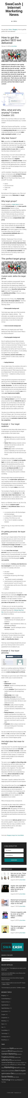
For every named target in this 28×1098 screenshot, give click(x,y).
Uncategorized (4, 1036)
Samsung (8, 1070)
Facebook (4, 1062)
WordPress (4, 1039)
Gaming (9, 1062)
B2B (7, 1051)
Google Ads (4, 1017)
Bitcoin (10, 1051)
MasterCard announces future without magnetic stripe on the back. (18, 901)
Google (13, 835)
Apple (11, 1048)
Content (21, 1051)
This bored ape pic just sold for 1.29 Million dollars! (18, 928)
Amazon (3, 1048)
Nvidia (21, 1067)
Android (7, 1048)
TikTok (12, 1080)
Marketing (3, 1020)
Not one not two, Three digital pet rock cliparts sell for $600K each (18, 875)
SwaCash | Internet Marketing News (14, 9)
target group (15, 204)
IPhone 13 (20, 1064)
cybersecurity (6, 1060)
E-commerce (4, 1011)
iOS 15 (9, 1064)
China (18, 1051)
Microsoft (16, 1067)
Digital (13, 1060)
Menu (15, 21)
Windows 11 (20, 1080)
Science (12, 1070)
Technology (4, 1033)
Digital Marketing (5, 1008)
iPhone (12, 1064)
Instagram (22, 1062)
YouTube (3, 1082)
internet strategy (4, 1064)
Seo (16, 835)
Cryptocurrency (5, 1001)
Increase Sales (17, 1062)
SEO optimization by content (20, 1073)
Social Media (21, 835)
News (2, 1024)
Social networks (16, 1077)
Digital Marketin (5, 1005)
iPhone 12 (16, 1064)
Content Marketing (5, 998)
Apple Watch (16, 1048)
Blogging (9, 835)
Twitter (15, 1080)
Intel (25, 1062)
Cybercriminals (18, 1057)
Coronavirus (19, 1054)
